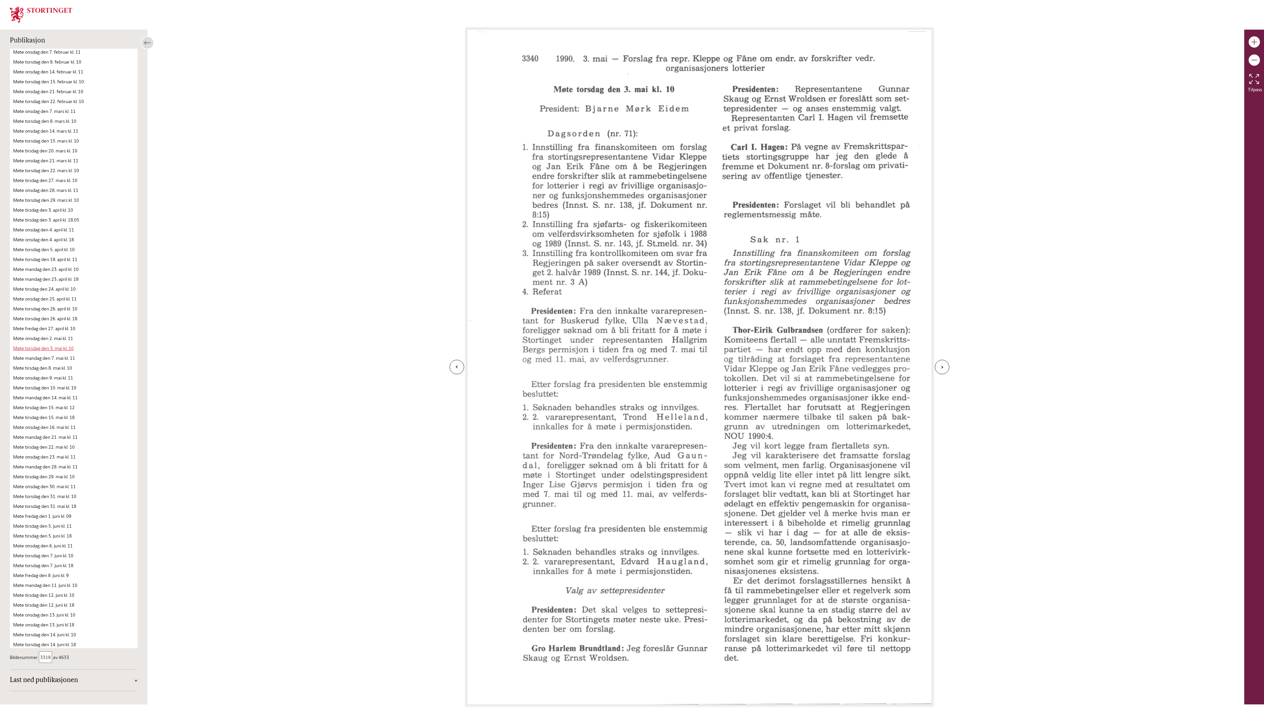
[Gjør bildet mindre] (1254, 60)
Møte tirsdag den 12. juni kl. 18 (43, 605)
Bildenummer (24, 657)
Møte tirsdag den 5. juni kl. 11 (42, 526)
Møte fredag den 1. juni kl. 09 (42, 516)
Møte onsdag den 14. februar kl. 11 (48, 71)
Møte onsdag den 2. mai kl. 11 (43, 338)
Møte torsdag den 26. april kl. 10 (45, 308)
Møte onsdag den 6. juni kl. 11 (43, 545)
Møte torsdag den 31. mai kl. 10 (44, 496)
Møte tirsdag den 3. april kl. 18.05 (46, 220)
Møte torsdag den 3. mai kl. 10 (43, 348)
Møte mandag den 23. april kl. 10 (46, 269)
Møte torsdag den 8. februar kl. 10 (47, 62)
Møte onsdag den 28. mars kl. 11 (45, 190)
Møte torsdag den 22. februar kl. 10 (48, 101)
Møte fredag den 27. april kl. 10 (44, 328)
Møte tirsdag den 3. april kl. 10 (43, 210)
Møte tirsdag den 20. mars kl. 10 (45, 150)
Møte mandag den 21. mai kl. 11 (45, 437)
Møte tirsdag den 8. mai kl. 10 (42, 368)
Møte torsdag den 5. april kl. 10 (44, 249)
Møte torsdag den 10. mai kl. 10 (44, 387)
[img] (41, 14)
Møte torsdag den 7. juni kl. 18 (43, 565)
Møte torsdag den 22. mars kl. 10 (46, 170)
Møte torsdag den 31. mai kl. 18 (44, 506)
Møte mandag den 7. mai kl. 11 (44, 358)
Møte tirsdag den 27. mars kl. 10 (45, 180)
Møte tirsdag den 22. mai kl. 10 (44, 447)
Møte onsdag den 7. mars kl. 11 (44, 111)
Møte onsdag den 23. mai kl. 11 (44, 457)
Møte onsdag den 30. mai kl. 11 (44, 486)
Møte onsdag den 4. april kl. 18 (43, 239)
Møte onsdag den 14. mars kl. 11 (45, 131)
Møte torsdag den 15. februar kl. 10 (48, 81)
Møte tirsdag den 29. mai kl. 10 (44, 476)
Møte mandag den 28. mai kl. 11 (45, 466)
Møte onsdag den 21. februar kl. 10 (48, 91)
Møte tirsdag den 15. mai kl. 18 (44, 417)
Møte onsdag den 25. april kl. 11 (45, 299)
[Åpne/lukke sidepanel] (147, 42)
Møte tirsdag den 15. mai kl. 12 (44, 407)
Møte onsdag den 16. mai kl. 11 (44, 427)
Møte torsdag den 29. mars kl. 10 (46, 200)
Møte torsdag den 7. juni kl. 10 (43, 555)
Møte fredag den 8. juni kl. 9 (41, 575)
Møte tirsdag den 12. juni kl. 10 (43, 595)
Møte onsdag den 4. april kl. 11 (43, 229)
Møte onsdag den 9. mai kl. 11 (43, 378)
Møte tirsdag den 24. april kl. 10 (44, 289)
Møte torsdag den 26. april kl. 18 (45, 318)
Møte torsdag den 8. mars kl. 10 (44, 121)
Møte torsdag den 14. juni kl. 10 (44, 634)
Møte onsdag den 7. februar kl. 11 (47, 52)
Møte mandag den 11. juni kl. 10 (45, 585)
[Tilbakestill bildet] (1254, 79)
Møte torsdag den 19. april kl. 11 (45, 259)
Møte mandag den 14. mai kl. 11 (45, 397)
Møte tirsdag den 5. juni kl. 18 (42, 536)
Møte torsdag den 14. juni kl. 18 (44, 644)
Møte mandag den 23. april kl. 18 (46, 279)
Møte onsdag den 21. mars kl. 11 (45, 160)
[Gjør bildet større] (1254, 42)
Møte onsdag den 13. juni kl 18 (43, 624)
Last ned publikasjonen (44, 680)
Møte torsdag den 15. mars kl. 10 (46, 141)
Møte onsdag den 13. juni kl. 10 (44, 615)
